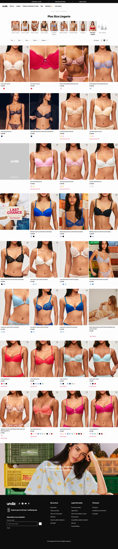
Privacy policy (74, 517)
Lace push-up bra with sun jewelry (10, 327)
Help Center (53, 507)
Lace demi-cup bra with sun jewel (39, 327)
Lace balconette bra (6, 131)
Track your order (54, 510)
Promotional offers (76, 507)
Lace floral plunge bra (36, 181)
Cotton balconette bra (95, 181)
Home (52, 11)
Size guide (53, 523)
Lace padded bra (5, 379)
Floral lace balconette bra (66, 131)
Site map (73, 523)
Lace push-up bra (5, 84)
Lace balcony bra (34, 379)
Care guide (95, 513)
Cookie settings (75, 526)
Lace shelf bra (63, 379)
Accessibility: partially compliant (79, 520)
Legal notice (74, 510)
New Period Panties (60, 1)
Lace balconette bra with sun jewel (69, 279)
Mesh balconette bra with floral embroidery (71, 231)
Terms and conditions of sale (78, 513)
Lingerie (57, 11)
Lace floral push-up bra (95, 131)
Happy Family (82, 1)
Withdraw (52, 517)
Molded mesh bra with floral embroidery (41, 231)
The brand (95, 507)
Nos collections (63, 11)
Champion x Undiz (36, 1)
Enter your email (11, 520)
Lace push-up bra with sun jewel (39, 279)
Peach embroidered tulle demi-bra (69, 84)
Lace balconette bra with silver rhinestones (41, 131)
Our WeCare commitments (99, 510)
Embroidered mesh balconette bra (98, 84)
